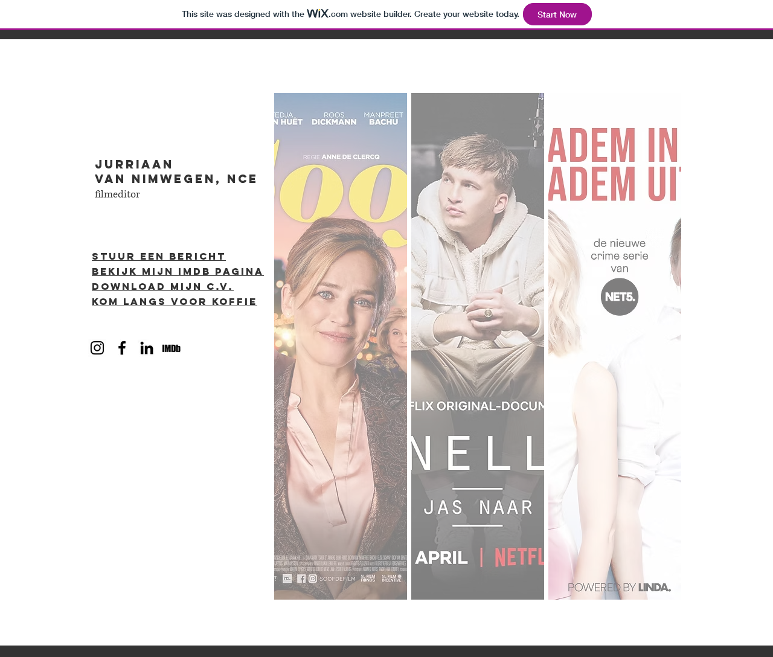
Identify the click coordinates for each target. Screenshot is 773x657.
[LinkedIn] (147, 348)
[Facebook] (122, 348)
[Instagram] (97, 348)
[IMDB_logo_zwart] (171, 348)
